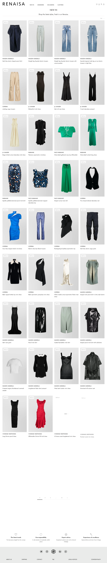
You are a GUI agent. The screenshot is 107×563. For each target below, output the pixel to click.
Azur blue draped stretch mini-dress (12, 249)
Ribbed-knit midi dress (34, 109)
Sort (101, 18)
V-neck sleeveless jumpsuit (87, 109)
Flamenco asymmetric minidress (37, 155)
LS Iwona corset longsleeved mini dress (65, 436)
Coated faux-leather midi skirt (62, 342)
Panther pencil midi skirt (60, 482)
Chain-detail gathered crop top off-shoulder (65, 155)
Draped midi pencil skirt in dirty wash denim (92, 295)
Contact (39, 559)
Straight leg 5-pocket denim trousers (38, 61)
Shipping (24, 559)
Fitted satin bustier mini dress (62, 388)
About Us (9, 559)
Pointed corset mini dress (87, 436)
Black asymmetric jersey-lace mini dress (38, 295)
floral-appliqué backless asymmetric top (64, 249)
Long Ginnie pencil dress (9, 436)
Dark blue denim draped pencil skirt (12, 61)
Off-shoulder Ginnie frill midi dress (37, 436)
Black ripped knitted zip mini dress (12, 295)
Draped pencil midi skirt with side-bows (91, 342)
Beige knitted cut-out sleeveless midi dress (14, 155)
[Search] (101, 4)
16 (61, 498)
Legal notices (73, 559)
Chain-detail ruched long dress (88, 155)
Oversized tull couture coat (87, 388)
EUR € (90, 4)
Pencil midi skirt (32, 342)
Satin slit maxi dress (59, 109)
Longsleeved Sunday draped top (11, 482)
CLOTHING (60, 5)
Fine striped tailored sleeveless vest (89, 201)
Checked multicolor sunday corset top (90, 482)
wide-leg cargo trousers (9, 109)
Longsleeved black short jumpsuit (37, 388)
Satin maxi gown (7, 342)
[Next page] (67, 498)
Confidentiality (96, 559)
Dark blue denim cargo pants (88, 249)
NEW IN (32, 5)
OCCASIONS (50, 5)
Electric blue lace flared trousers (37, 249)
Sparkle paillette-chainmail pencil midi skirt (14, 201)
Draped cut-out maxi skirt (61, 201)
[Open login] (99, 4)
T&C (53, 559)
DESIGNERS (41, 5)
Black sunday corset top (34, 482)
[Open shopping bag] (103, 4)
